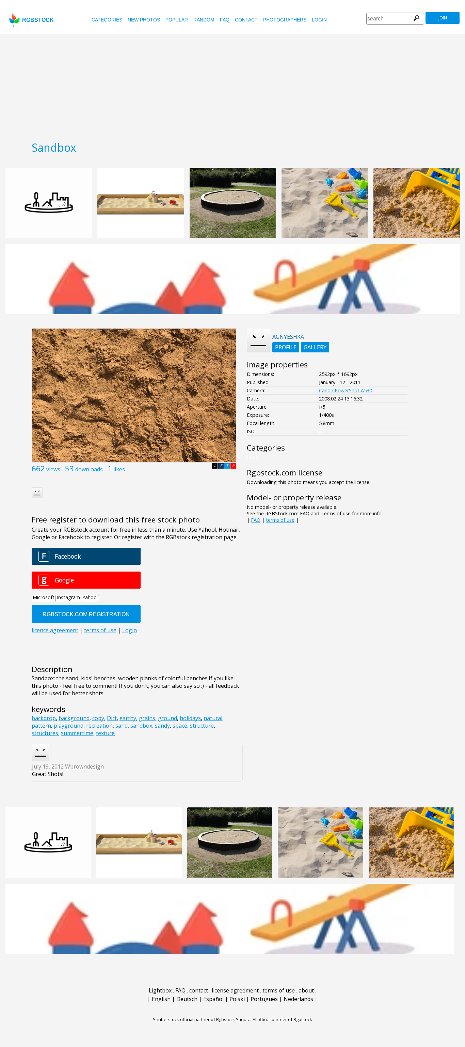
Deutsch (186, 999)
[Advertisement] (232, 85)
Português (264, 999)
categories (107, 19)
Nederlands (298, 999)
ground (167, 718)
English (161, 999)
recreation (99, 725)
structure (202, 725)
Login (319, 19)
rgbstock (38, 20)
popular (176, 19)
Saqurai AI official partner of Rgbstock (274, 1019)
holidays (190, 718)
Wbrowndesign (84, 766)
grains (147, 718)
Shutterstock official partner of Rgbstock (194, 1019)
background (74, 718)
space (180, 725)
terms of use (280, 520)
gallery (315, 347)
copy (98, 718)
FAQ (224, 19)
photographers (284, 19)
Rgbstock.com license (284, 472)
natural (213, 718)
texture (105, 733)
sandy (162, 725)
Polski (237, 999)
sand (121, 725)
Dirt (112, 718)
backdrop (44, 718)
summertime (77, 733)
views (53, 469)
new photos (144, 19)
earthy (127, 718)
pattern (41, 725)
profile (285, 347)
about (306, 990)
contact (246, 19)
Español (213, 999)
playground (68, 725)
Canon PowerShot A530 (345, 390)
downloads (89, 469)
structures (45, 733)
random (203, 19)
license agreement (235, 990)
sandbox (141, 725)
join (442, 18)
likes (119, 469)
